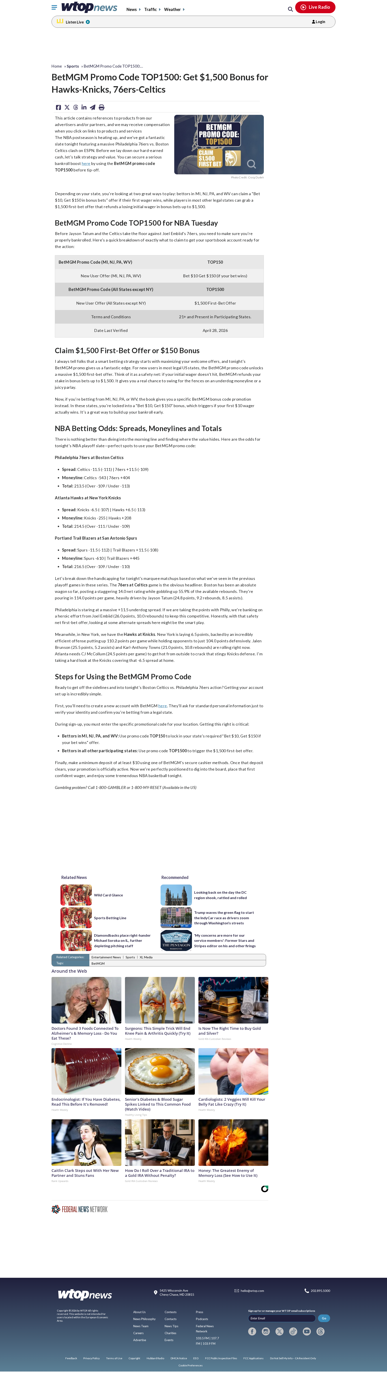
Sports (130, 957)
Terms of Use (114, 1358)
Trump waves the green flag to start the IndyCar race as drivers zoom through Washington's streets (224, 917)
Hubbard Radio (155, 1358)
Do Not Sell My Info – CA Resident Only (293, 1358)
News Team (140, 1326)
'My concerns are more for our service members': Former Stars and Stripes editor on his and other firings (225, 940)
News (132, 9)
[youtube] (307, 1331)
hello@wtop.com (252, 1291)
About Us (139, 1312)
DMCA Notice (179, 1358)
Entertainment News (106, 957)
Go (324, 1318)
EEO (196, 1358)
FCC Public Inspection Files (221, 1358)
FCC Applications (253, 1358)
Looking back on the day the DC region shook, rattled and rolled (220, 895)
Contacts (170, 1319)
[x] (279, 1331)
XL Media (146, 957)
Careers (138, 1333)
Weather (172, 9)
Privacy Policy (91, 1358)
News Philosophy (144, 1319)
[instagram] (266, 1331)
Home (57, 66)
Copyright (134, 1358)
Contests (170, 1312)
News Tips (171, 1326)
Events (169, 1340)
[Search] (290, 9)
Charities (170, 1333)
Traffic (150, 9)
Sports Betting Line (110, 918)
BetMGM (98, 963)
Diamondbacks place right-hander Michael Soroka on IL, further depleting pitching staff (122, 940)
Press (199, 1312)
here (86, 163)
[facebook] (252, 1331)
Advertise (139, 1340)
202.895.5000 (320, 1291)
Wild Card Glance (108, 895)
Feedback (71, 1358)
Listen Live (75, 22)
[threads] (320, 1331)
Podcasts (202, 1319)
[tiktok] (293, 1331)
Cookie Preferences (190, 1365)
